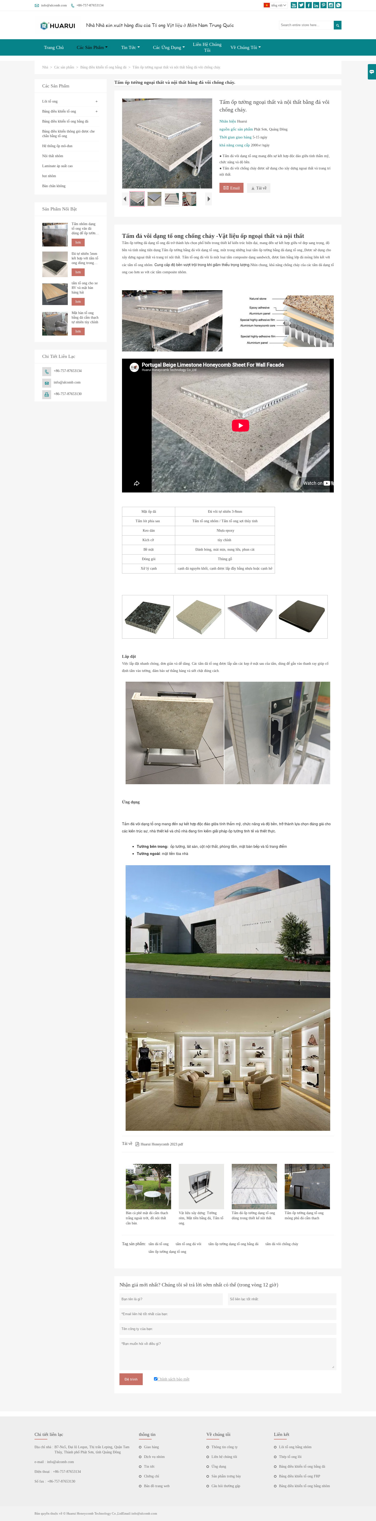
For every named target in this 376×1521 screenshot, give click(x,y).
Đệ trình (131, 1379)
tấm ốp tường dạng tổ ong (167, 1252)
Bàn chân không (53, 186)
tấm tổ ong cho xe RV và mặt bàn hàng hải (85, 288)
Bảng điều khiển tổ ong (59, 111)
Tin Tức (128, 47)
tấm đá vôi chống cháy (282, 1244)
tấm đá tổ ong (159, 1244)
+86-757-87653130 (68, 394)
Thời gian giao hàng (236, 137)
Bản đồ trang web (157, 1486)
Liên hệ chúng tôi (224, 1457)
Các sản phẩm (64, 67)
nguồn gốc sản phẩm (236, 129)
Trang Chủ (54, 47)
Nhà (45, 67)
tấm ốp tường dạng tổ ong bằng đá (233, 1244)
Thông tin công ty (225, 1447)
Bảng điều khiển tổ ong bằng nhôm (304, 1486)
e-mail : (40, 1462)
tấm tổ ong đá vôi (188, 1244)
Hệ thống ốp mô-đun (57, 146)
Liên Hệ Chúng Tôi (207, 47)
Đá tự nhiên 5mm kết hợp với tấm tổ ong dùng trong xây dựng (85, 258)
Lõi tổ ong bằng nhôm (295, 1447)
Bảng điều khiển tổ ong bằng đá (103, 67)
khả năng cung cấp (235, 145)
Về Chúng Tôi (243, 47)
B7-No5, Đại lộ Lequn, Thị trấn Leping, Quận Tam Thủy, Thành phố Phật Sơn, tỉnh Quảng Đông (91, 1449)
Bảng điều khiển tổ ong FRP (299, 1476)
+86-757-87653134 (90, 5)
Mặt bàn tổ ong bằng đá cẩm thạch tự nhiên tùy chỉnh (85, 317)
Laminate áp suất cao (57, 166)
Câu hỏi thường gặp (226, 1486)
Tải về (259, 188)
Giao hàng (151, 1447)
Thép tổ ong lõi (290, 1457)
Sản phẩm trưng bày (226, 1476)
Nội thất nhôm (52, 156)
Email (231, 187)
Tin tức (149, 1466)
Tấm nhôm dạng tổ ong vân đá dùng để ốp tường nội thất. (84, 229)
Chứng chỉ (151, 1476)
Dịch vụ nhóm (154, 1457)
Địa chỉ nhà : (44, 1447)
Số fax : (40, 1481)
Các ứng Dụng (167, 47)
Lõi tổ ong (50, 101)
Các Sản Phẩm (90, 47)
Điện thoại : (43, 1472)
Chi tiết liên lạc (49, 1434)
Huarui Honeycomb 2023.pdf (159, 1144)
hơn (78, 242)
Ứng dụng (219, 1466)
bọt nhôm (49, 176)
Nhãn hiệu (228, 121)
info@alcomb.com (54, 5)
